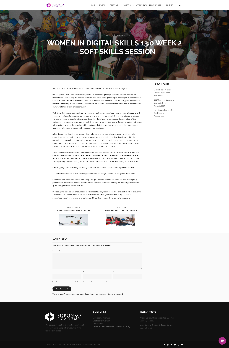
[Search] (180, 5)
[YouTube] (182, 344)
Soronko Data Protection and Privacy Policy (111, 327)
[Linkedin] (171, 344)
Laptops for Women (101, 321)
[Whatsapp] (178, 344)
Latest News (98, 324)
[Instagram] (167, 344)
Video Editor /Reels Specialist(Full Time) (157, 318)
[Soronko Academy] (54, 5)
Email (85, 272)
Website (116, 272)
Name (54, 272)
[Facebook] (164, 344)
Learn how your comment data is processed (104, 294)
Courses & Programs (101, 318)
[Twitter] (175, 344)
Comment (56, 251)
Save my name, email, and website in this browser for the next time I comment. (81, 282)
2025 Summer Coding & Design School (156, 325)
